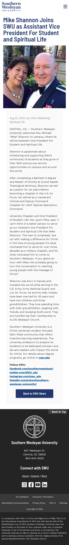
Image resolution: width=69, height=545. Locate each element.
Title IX (52, 503)
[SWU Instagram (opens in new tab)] (24, 485)
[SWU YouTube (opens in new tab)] (37, 485)
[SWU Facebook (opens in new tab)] (31, 485)
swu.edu (44, 357)
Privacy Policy (39, 503)
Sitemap (63, 503)
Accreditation (22, 497)
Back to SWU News (34, 393)
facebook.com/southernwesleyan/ (31, 368)
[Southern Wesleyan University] (34, 427)
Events (35, 476)
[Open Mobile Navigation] (65, 6)
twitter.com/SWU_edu (24, 372)
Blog (44, 476)
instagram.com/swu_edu (25, 376)
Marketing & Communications (15, 503)
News (25, 476)
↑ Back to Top (58, 411)
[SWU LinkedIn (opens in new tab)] (44, 485)
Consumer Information (42, 497)
